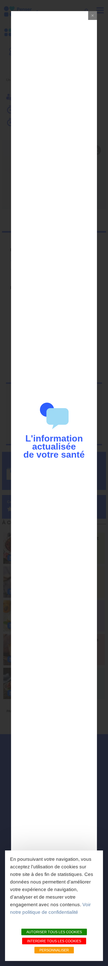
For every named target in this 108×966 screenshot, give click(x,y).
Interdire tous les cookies (54, 941)
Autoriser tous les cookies (54, 932)
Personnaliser (54, 950)
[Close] (92, 15)
